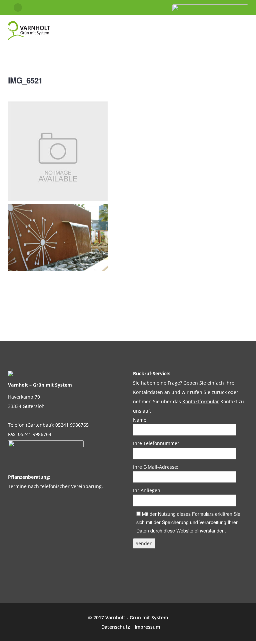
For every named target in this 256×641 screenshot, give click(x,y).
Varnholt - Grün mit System (136, 617)
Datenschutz (115, 627)
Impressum (147, 627)
